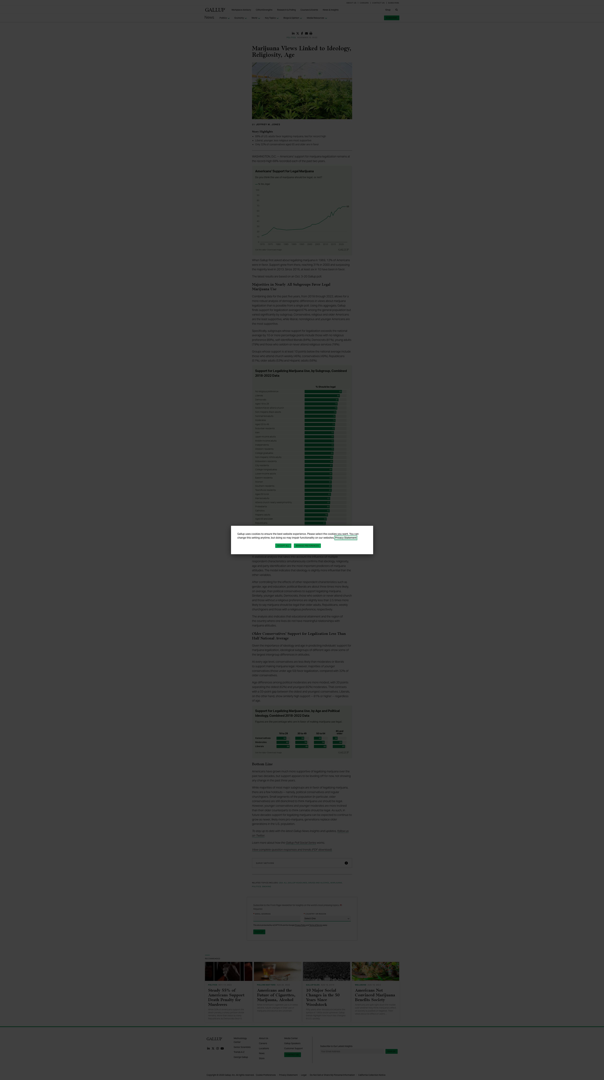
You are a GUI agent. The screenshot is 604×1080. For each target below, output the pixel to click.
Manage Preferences (307, 546)
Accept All (283, 546)
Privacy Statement (346, 537)
